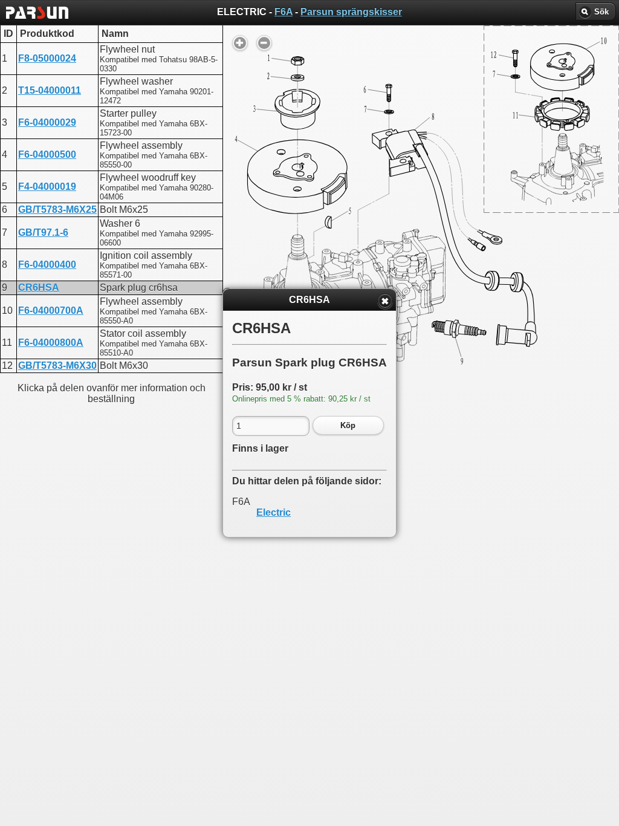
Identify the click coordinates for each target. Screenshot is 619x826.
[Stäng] (385, 301)
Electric (273, 512)
